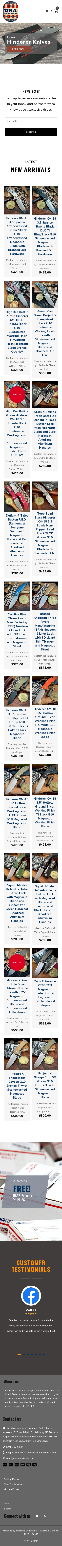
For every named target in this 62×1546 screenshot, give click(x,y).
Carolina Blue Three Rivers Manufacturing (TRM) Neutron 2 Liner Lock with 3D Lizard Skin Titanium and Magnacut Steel (17, 630)
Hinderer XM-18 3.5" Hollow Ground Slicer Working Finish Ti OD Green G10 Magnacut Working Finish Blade (17, 813)
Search (7, 1508)
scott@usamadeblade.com (20, 1458)
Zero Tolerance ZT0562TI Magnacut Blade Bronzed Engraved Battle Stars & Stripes (45, 993)
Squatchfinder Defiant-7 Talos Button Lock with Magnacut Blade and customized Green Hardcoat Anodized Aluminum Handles (17, 903)
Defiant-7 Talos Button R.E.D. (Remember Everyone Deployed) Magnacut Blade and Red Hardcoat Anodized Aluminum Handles (17, 535)
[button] (3, 53)
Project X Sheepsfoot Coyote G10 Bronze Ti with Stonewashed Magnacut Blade (17, 1086)
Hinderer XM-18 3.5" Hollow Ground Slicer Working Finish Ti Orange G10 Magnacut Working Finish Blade (45, 723)
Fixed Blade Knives (14, 1484)
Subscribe (31, 131)
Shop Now (18, 49)
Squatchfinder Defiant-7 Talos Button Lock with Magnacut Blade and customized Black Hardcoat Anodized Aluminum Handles (45, 904)
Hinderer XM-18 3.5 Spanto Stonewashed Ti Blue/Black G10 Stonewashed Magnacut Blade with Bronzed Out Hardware (17, 236)
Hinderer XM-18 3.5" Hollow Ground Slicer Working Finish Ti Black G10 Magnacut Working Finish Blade (45, 812)
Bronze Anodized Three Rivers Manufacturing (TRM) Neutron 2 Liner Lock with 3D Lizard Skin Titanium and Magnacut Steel (45, 631)
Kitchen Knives (11, 1489)
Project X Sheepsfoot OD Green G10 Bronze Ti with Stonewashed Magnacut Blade (45, 1085)
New (6, 1503)
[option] (31, 43)
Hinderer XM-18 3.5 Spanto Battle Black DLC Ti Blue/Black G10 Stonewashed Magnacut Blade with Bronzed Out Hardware (45, 236)
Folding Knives (11, 1479)
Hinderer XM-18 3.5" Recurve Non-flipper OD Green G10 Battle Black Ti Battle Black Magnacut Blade (17, 724)
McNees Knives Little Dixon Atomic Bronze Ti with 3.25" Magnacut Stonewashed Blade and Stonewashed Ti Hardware (17, 996)
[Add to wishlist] (20, 211)
